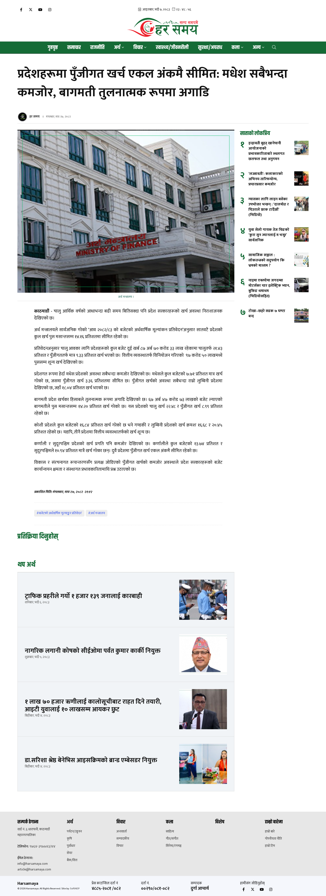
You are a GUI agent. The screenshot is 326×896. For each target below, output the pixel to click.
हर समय (34, 116)
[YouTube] (40, 10)
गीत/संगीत (172, 839)
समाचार (74, 47)
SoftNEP (74, 888)
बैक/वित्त (72, 860)
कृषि (69, 839)
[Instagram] (49, 10)
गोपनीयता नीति (273, 839)
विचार (119, 846)
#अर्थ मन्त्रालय (96, 513)
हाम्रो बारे (270, 831)
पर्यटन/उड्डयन (74, 831)
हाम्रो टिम (270, 846)
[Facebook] (21, 10)
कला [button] (236, 47)
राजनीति (97, 47)
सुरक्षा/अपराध (210, 47)
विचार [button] (138, 47)
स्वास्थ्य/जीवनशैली (172, 47)
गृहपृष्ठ (53, 47)
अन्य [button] (257, 47)
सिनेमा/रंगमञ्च (173, 846)
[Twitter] (30, 10)
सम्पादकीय (122, 839)
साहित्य (170, 831)
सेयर (69, 853)
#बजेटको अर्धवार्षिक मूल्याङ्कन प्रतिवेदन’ (59, 513)
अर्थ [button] (117, 47)
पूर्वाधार (71, 846)
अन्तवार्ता (121, 831)
